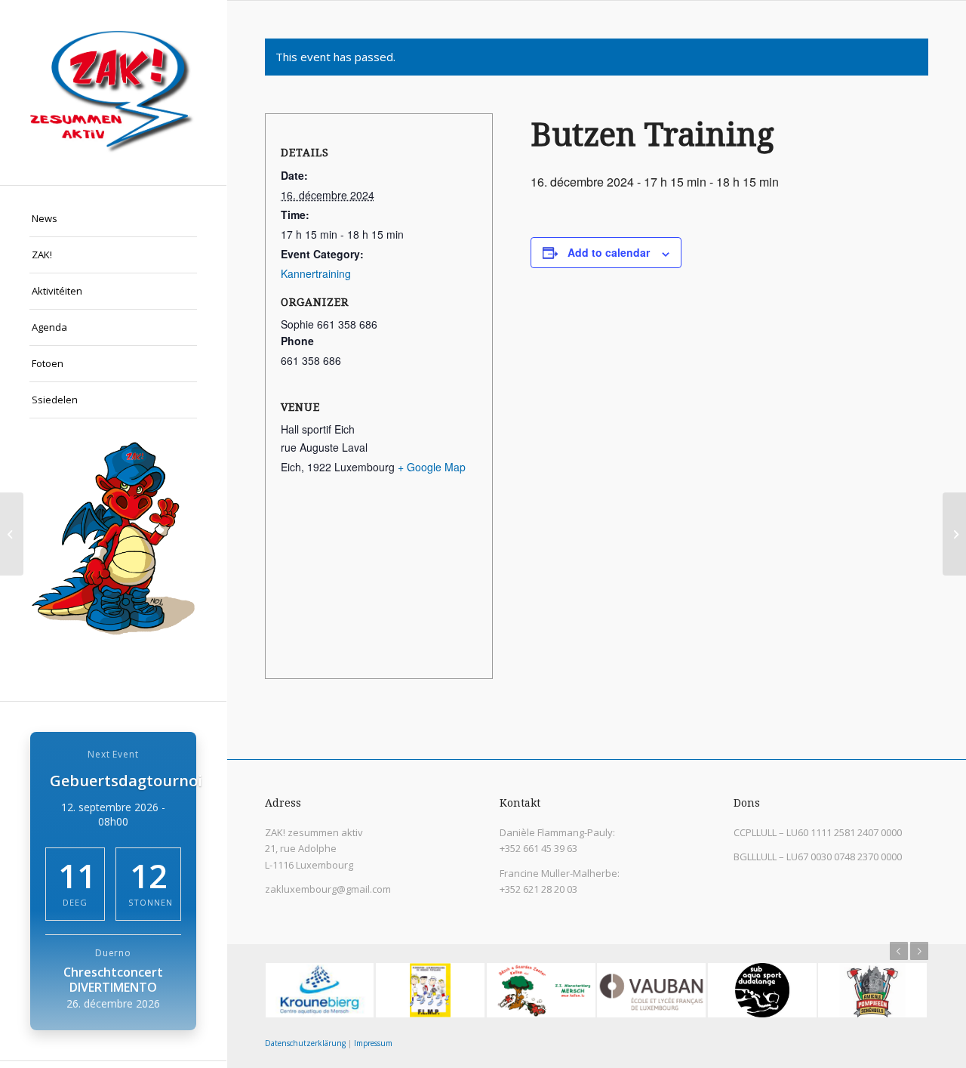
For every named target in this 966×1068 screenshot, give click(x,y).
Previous (899, 951)
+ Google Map (432, 466)
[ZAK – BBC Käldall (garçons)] (11, 534)
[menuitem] (113, 219)
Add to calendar (609, 252)
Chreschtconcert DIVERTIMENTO (113, 979)
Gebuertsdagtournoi (126, 780)
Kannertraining (316, 273)
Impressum (373, 1043)
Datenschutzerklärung (305, 1043)
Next (919, 951)
